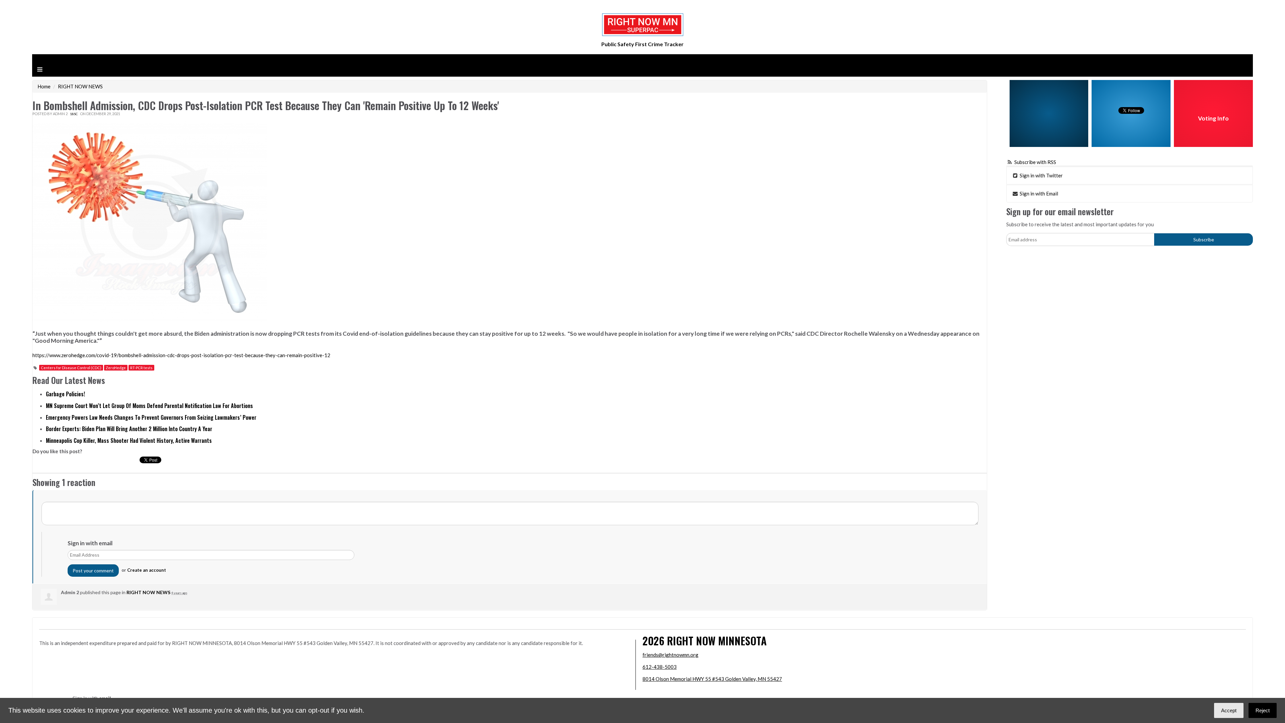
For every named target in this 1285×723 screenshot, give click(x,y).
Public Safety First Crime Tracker (642, 44)
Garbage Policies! (65, 394)
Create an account (146, 570)
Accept (1228, 710)
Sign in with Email (1038, 193)
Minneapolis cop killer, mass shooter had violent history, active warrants (129, 440)
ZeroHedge (116, 368)
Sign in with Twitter (1041, 175)
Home (44, 86)
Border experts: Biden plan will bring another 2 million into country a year (129, 429)
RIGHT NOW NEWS (80, 86)
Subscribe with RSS (1035, 162)
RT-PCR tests (141, 368)
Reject (1263, 710)
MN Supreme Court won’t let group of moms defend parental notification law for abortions (149, 406)
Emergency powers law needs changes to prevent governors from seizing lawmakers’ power (151, 417)
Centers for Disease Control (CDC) (71, 368)
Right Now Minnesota (717, 640)
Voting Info (1213, 118)
